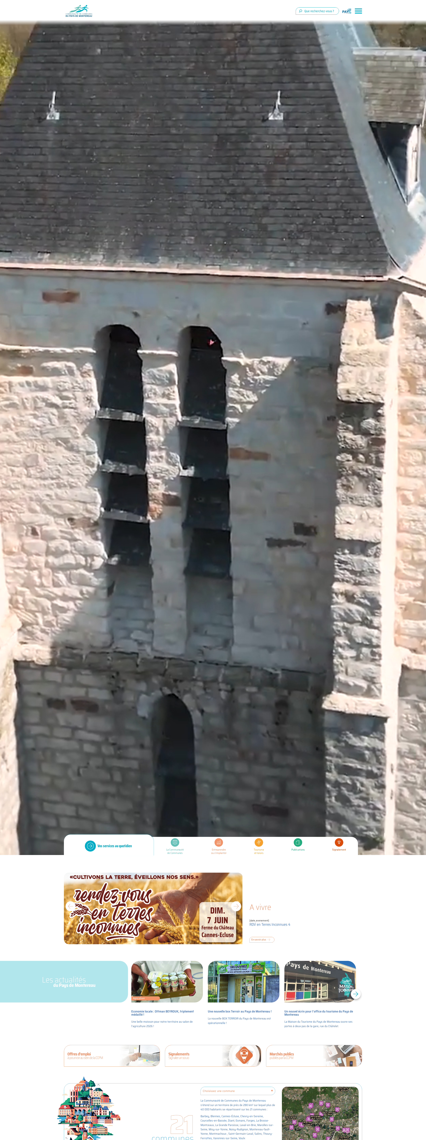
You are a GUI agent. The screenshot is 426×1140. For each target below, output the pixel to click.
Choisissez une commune (219, 1091)
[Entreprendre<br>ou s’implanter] (218, 842)
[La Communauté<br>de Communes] (175, 842)
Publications (298, 850)
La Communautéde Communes (175, 851)
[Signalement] (339, 842)
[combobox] (317, 11)
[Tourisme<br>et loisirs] (259, 842)
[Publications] (298, 842)
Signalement (339, 850)
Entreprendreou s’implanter (218, 851)
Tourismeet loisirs (259, 851)
